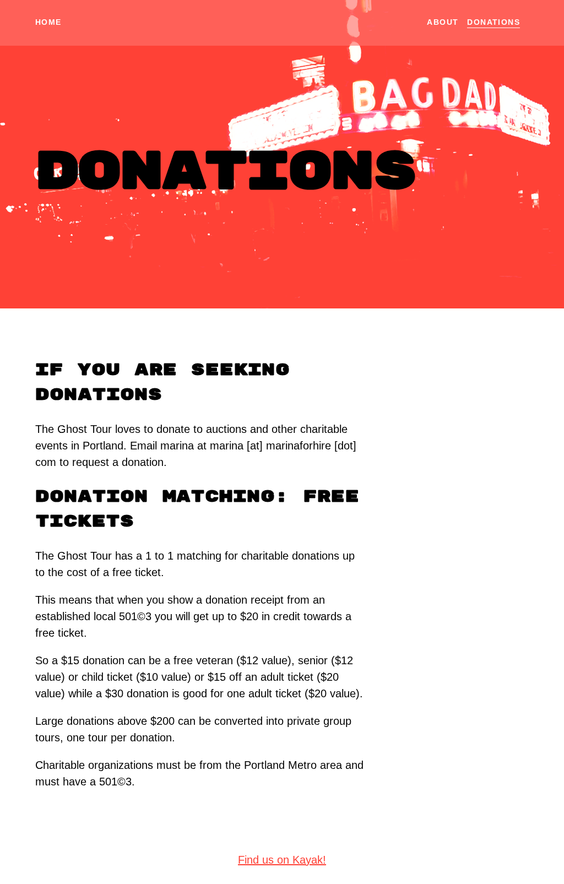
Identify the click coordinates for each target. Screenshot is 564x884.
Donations (493, 22)
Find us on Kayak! (282, 860)
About (442, 22)
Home (48, 22)
